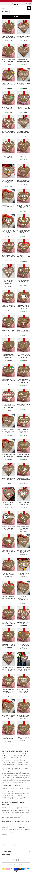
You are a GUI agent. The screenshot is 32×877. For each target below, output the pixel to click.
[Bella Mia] (16, 3)
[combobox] (16, 8)
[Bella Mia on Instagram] (16, 860)
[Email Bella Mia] (18, 860)
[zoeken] (26, 3)
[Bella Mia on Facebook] (13, 860)
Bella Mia (13, 864)
